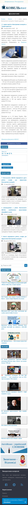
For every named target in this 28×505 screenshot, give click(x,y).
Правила (4, 493)
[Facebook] (6, 484)
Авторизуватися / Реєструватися (14, 1)
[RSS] (22, 484)
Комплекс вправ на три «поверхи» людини (11, 438)
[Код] (9, 153)
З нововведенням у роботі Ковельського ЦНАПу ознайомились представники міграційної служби (13, 210)
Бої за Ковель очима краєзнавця (9, 425)
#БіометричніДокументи (7, 139)
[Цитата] (8, 153)
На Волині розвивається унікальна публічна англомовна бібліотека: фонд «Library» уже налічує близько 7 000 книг (14, 361)
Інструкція (5, 496)
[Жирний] (2, 153)
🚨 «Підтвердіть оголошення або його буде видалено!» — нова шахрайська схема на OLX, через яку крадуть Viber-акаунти (14, 377)
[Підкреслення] (6, 153)
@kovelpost (7, 502)
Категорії (15, 14)
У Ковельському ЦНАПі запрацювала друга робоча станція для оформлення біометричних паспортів (13, 180)
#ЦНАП (16, 139)
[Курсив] (4, 153)
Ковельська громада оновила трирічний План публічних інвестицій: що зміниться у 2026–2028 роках (14, 327)
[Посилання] (11, 153)
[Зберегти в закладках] (16, 28)
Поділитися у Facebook (15, 143)
